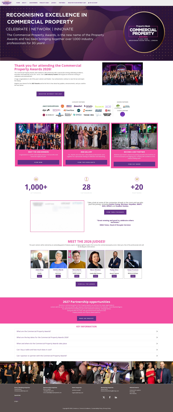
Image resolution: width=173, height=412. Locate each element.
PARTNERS (62, 3)
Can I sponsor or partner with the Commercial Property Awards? (42, 356)
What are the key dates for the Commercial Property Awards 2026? (43, 337)
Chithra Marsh (58, 270)
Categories (17, 399)
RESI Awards (133, 393)
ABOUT (24, 3)
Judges (16, 401)
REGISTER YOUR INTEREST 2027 (77, 3)
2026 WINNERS (33, 3)
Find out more (134, 164)
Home (18, 3)
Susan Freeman (132, 270)
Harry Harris (77, 270)
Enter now (17, 398)
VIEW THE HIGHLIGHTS (86, 162)
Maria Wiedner (95, 270)
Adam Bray (39, 270)
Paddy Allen (114, 270)
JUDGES (53, 3)
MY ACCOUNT (93, 3)
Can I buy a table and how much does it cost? (34, 350)
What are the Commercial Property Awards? (34, 331)
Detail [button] (39, 276)
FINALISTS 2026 (44, 3)
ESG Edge (132, 392)
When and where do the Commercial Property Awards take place (42, 343)
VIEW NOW (38, 162)
